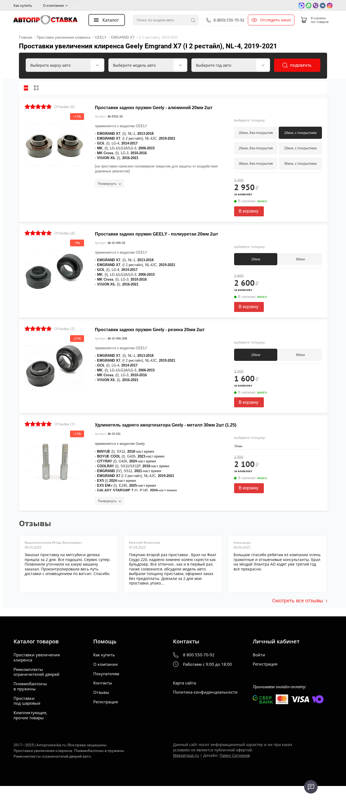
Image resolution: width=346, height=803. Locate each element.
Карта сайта (184, 683)
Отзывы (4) (64, 233)
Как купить (23, 5)
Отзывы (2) (64, 328)
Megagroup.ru (186, 755)
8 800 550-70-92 (199, 654)
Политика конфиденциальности (205, 692)
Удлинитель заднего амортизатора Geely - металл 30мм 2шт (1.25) (165, 425)
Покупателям (106, 673)
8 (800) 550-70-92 (229, 20)
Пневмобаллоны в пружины (30, 686)
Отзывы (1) (64, 424)
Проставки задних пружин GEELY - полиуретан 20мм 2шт (156, 234)
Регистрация (105, 701)
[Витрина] (36, 88)
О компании (53, 5)
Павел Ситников (234, 755)
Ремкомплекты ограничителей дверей (36, 672)
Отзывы (101, 692)
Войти (259, 654)
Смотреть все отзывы (297, 600)
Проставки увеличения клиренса (37, 657)
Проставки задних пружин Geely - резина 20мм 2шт (150, 329)
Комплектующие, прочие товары (30, 715)
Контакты (102, 683)
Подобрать (300, 65)
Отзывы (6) (64, 106)
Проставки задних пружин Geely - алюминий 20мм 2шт (153, 107)
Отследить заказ (275, 20)
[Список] (26, 88)
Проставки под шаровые (27, 701)
